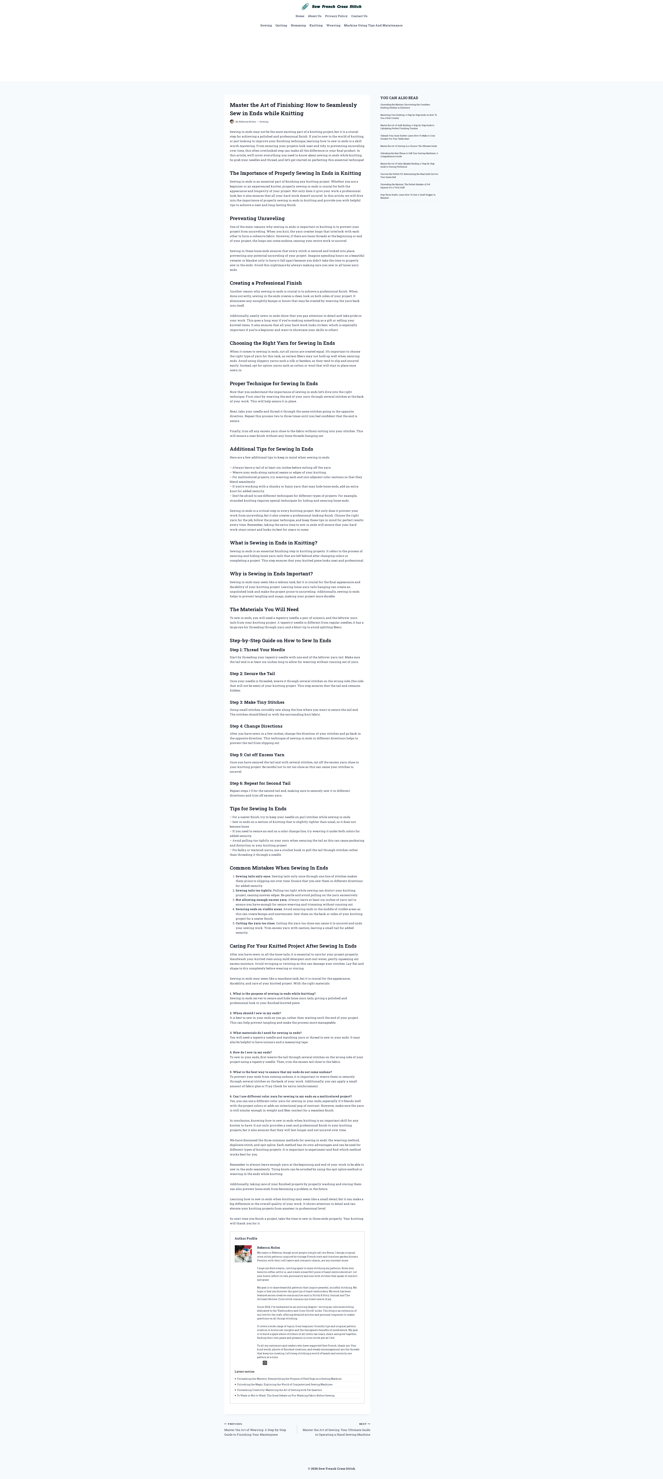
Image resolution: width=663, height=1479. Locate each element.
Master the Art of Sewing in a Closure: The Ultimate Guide (408, 146)
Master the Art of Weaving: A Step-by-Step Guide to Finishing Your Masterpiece (255, 1429)
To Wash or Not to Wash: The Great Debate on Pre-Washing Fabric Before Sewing (285, 1395)
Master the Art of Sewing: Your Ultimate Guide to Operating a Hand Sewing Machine (336, 1429)
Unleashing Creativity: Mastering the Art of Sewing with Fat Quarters (279, 1390)
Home (300, 16)
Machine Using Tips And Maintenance (373, 25)
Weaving (333, 25)
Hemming (298, 25)
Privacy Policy (336, 16)
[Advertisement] (331, 55)
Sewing (266, 25)
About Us (314, 16)
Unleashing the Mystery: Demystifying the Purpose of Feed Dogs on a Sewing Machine (289, 1378)
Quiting (281, 25)
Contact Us (359, 16)
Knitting (316, 25)
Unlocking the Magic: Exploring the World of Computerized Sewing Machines (285, 1384)
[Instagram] (265, 1363)
